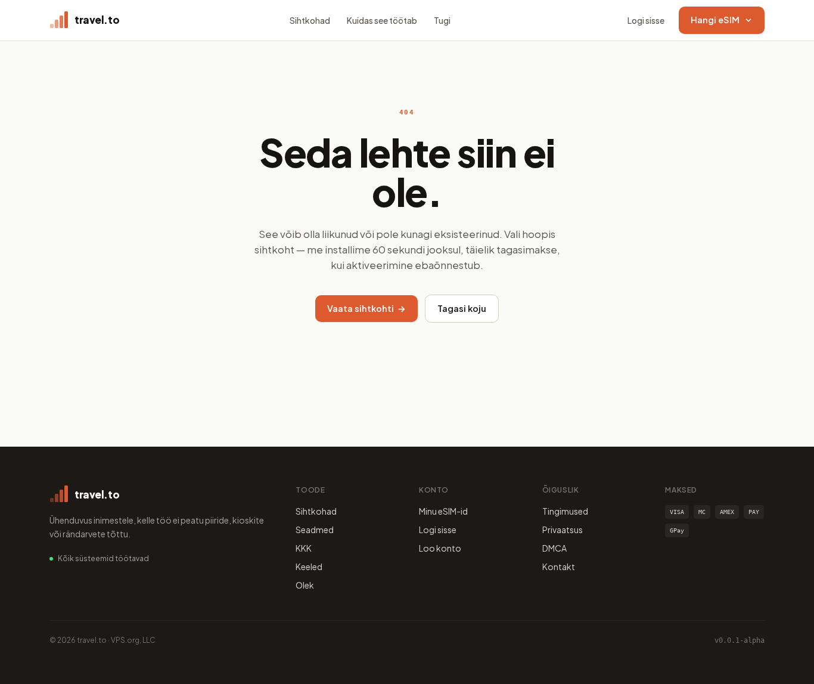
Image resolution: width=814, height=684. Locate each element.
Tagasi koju (461, 308)
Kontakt (558, 566)
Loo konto (440, 548)
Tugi (442, 20)
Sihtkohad (310, 20)
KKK (304, 548)
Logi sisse (645, 20)
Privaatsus (562, 529)
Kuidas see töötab (382, 20)
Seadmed (315, 529)
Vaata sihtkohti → (366, 308)
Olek (305, 585)
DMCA (554, 548)
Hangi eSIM (715, 19)
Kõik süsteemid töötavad (103, 558)
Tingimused (565, 511)
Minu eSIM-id (443, 511)
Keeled (309, 566)
